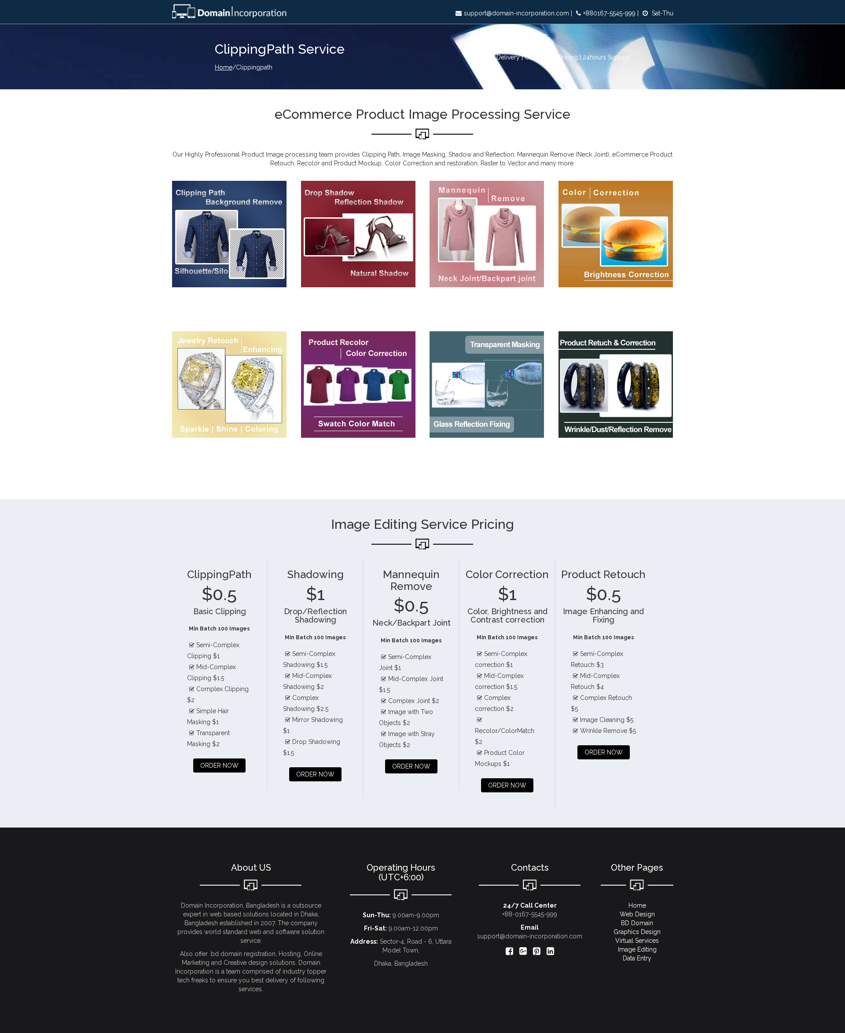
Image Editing (637, 949)
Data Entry (637, 958)
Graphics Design (637, 931)
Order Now (219, 765)
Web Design (637, 914)
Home (223, 67)
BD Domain (637, 923)
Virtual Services (637, 940)
